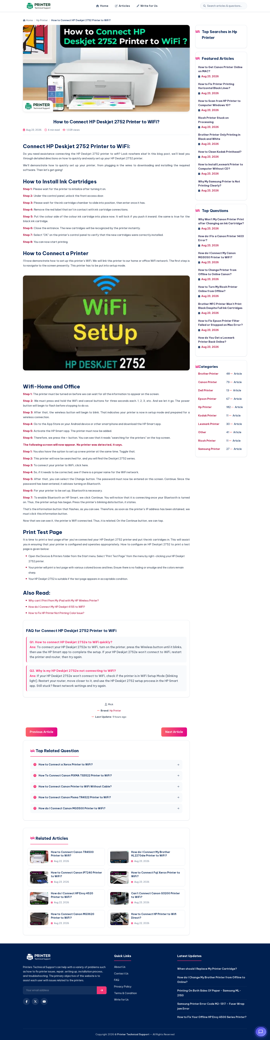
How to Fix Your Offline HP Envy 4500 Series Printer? (211, 1017)
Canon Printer (207, 382)
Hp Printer (42, 20)
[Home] (38, 6)
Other (202, 432)
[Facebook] (26, 1001)
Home (104, 6)
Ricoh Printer (207, 440)
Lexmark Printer (208, 424)
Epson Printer (207, 399)
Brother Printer (208, 373)
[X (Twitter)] (35, 1001)
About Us (119, 967)
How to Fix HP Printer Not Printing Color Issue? (56, 613)
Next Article (174, 732)
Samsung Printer (209, 449)
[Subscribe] (102, 990)
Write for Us (149, 6)
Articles (124, 6)
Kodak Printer (207, 415)
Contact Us (121, 973)
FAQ (116, 980)
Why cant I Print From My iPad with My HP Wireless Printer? (63, 600)
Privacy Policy (123, 986)
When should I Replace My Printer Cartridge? (207, 968)
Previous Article (41, 732)
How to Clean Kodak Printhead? (220, 151)
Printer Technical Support (133, 1034)
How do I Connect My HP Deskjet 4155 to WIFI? (56, 606)
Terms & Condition (125, 993)
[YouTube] (44, 1001)
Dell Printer (205, 390)
